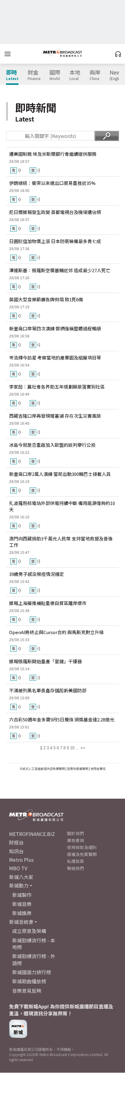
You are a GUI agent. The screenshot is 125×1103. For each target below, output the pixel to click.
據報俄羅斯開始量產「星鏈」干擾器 (45, 661)
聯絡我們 (75, 868)
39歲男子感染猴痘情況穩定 (36, 574)
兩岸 (95, 75)
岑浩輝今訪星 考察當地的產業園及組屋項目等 (55, 357)
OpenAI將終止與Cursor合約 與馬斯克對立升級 (56, 632)
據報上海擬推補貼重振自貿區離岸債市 (47, 603)
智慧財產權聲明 (77, 768)
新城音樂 (22, 903)
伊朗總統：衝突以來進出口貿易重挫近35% (52, 183)
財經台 (16, 842)
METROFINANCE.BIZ (32, 833)
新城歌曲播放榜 (29, 981)
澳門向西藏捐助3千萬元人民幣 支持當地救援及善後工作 (61, 541)
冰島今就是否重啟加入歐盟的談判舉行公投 (52, 445)
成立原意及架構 (29, 930)
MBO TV (18, 868)
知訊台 (16, 851)
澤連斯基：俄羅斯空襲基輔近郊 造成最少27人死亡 (59, 270)
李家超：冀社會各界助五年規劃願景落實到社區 (57, 386)
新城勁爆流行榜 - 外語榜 (33, 959)
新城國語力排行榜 (31, 972)
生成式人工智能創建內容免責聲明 (42, 768)
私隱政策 (75, 861)
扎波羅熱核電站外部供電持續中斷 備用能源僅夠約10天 (62, 506)
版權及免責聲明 (82, 854)
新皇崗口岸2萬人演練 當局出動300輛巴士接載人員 (60, 474)
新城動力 (19, 885)
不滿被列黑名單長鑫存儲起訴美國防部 (47, 690)
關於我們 (75, 833)
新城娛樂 (22, 913)
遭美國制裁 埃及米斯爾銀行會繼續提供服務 (52, 154)
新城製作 (22, 894)
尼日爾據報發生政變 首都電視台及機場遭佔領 (55, 212)
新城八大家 (21, 877)
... (77, 748)
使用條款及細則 (82, 847)
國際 (54, 75)
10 (72, 748)
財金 (34, 75)
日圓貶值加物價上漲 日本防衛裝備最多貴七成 (55, 241)
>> (82, 748)
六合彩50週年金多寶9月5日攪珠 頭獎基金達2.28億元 (61, 719)
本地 (74, 75)
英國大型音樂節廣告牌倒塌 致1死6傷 (46, 299)
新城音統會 (21, 921)
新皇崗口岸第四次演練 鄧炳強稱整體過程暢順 (55, 328)
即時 (12, 75)
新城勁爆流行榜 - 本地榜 (33, 944)
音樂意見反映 (26, 990)
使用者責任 (98, 768)
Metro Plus (21, 859)
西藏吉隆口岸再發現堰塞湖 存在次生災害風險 (55, 416)
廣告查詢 (75, 840)
